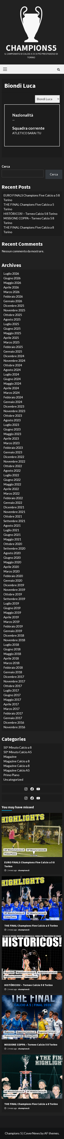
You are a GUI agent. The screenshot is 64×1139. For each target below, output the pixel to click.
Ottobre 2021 (12, 516)
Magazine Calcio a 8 (16, 761)
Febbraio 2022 (13, 498)
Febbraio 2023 (13, 447)
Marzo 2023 (11, 443)
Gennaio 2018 (12, 672)
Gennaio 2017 (12, 718)
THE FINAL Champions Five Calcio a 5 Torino (31, 925)
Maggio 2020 (12, 562)
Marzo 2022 (11, 493)
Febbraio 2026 (13, 296)
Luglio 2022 (11, 475)
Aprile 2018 (11, 658)
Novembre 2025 (14, 310)
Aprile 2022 (11, 489)
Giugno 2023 (11, 429)
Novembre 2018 (14, 640)
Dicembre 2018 (13, 635)
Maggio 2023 (12, 434)
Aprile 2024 (11, 388)
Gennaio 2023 (12, 452)
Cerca (6, 166)
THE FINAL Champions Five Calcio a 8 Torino (31, 1104)
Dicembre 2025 (13, 305)
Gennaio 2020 (12, 580)
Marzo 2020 (11, 571)
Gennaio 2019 (12, 631)
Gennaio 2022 (12, 502)
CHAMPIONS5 (31, 47)
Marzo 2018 (11, 663)
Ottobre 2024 (12, 365)
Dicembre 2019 (13, 585)
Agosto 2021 (11, 525)
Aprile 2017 (11, 704)
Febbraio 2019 (13, 626)
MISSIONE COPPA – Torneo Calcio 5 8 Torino (30, 1044)
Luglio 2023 (11, 425)
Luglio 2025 (11, 324)
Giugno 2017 (11, 695)
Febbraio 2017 (13, 713)
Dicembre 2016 (13, 722)
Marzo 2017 (11, 709)
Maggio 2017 (12, 699)
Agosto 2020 (11, 553)
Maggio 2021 (12, 539)
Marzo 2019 (11, 622)
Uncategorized (13, 779)
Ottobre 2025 (12, 315)
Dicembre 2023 (13, 406)
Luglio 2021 (11, 530)
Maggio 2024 (12, 383)
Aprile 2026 (11, 287)
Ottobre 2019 (12, 594)
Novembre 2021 (14, 512)
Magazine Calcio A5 (16, 770)
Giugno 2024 (11, 379)
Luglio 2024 (11, 374)
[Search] (58, 69)
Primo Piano (11, 775)
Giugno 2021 (11, 534)
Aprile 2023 (11, 438)
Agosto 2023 (11, 420)
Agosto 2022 (11, 470)
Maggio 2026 (12, 283)
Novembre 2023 (14, 411)
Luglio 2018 (11, 644)
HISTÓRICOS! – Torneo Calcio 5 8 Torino (30, 213)
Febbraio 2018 (13, 667)
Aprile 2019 (11, 617)
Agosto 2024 (11, 370)
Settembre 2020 (14, 548)
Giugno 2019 (11, 608)
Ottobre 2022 (12, 466)
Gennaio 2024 (12, 402)
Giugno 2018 (11, 649)
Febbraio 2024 (13, 397)
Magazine (10, 756)
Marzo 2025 (11, 342)
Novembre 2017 (14, 681)
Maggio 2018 (12, 654)
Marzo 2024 (11, 392)
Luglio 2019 (11, 603)
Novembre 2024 (14, 360)
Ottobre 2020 (12, 544)
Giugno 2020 (11, 557)
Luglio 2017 (11, 690)
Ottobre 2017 (12, 686)
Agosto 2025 (11, 319)
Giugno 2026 (11, 278)
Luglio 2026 (11, 273)
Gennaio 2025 (12, 351)
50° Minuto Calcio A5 (17, 752)
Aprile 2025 (11, 338)
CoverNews (32, 1133)
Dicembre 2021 (13, 507)
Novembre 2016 (14, 727)
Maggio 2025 (12, 333)
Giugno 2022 (11, 480)
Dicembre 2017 (13, 677)
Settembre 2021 (14, 521)
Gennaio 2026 (12, 301)
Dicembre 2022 (13, 457)
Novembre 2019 (14, 589)
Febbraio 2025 (13, 347)
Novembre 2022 (14, 461)
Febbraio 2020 (13, 576)
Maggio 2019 (12, 612)
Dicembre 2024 (13, 356)
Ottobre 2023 (12, 415)
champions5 (23, 870)
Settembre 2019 (14, 599)
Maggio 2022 (12, 484)
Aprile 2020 (11, 567)
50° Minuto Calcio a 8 (17, 747)
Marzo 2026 (11, 292)
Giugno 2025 (11, 328)
